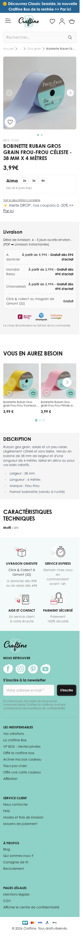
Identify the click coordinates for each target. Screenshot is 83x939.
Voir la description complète (21, 200)
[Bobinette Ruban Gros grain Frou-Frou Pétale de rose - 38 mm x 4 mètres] (59, 381)
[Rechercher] (70, 37)
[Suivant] (70, 93)
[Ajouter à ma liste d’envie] (10, 122)
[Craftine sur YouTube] (45, 669)
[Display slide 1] (36, 420)
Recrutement (13, 868)
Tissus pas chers (15, 766)
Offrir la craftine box (18, 753)
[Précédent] (9, 93)
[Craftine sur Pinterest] (33, 669)
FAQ (6, 811)
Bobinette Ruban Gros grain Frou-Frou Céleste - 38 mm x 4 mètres (61, 48)
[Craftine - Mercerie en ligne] (29, 21)
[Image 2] (42, 135)
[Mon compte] (62, 21)
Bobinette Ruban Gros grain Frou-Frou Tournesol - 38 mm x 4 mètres (20, 405)
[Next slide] (67, 382)
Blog (6, 849)
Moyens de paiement (20, 824)
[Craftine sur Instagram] (20, 669)
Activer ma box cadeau (22, 759)
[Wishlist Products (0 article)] (52, 21)
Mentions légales (16, 894)
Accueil (8, 48)
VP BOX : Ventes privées (21, 746)
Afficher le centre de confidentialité (31, 907)
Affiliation (10, 779)
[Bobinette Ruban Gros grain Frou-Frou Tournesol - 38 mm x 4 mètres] (21, 381)
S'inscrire (66, 690)
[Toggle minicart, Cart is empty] (71, 21)
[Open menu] (8, 21)
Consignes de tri (15, 862)
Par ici (8, 211)
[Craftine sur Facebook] (8, 669)
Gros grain (34, 48)
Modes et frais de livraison (23, 817)
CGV (7, 901)
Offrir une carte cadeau (22, 772)
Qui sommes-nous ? (18, 856)
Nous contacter (15, 804)
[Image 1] (38, 135)
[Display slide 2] (40, 420)
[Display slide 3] (43, 420)
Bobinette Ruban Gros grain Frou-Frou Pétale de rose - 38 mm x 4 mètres (57, 405)
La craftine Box (15, 740)
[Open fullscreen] (39, 93)
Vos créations (13, 734)
